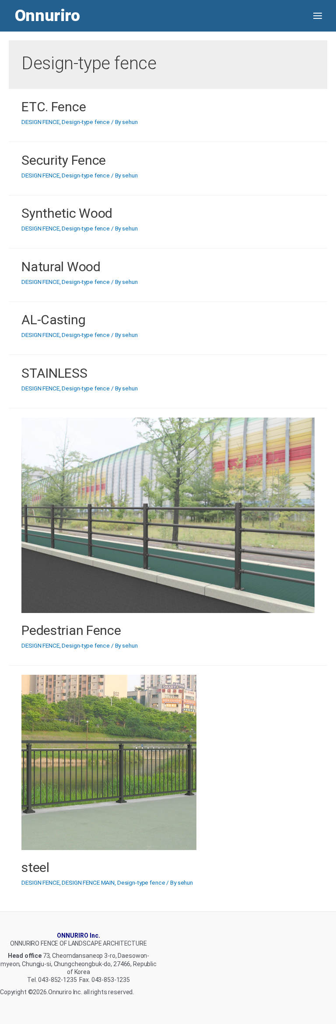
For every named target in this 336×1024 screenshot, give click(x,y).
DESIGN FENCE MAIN (88, 882)
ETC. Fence (53, 106)
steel (35, 867)
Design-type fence (86, 121)
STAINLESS (54, 373)
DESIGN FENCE (40, 121)
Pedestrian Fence (71, 630)
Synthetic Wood (66, 213)
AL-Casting (53, 319)
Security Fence (63, 160)
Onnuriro (47, 15)
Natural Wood (60, 266)
